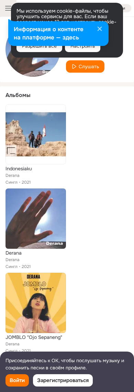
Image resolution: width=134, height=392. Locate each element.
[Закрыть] (99, 29)
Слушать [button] (89, 66)
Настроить (82, 46)
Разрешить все (39, 46)
